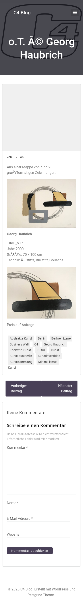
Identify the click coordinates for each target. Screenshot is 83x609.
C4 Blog (22, 12)
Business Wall (19, 344)
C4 (36, 344)
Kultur (41, 350)
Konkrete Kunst (20, 350)
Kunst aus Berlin (21, 356)
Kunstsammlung (21, 362)
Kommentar (17, 448)
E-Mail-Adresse (20, 518)
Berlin (42, 338)
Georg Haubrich (55, 344)
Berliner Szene (61, 338)
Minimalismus (47, 362)
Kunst (55, 350)
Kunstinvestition (49, 356)
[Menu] (75, 12)
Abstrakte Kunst (21, 338)
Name (13, 503)
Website (13, 534)
